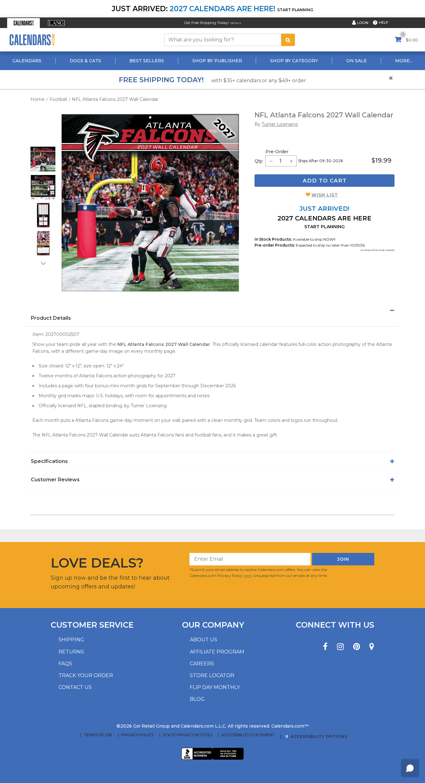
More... (404, 61)
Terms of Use (98, 735)
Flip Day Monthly (215, 687)
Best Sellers (146, 61)
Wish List (324, 195)
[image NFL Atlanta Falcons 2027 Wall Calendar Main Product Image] (150, 202)
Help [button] (383, 22)
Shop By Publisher (217, 61)
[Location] (371, 646)
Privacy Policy (137, 735)
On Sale (356, 61)
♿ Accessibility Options (315, 736)
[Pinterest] (356, 646)
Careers (202, 664)
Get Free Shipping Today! (206, 22)
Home (37, 99)
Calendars (26, 61)
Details (235, 23)
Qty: (259, 161)
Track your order (85, 675)
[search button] (288, 40)
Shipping (71, 640)
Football (58, 99)
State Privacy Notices (187, 735)
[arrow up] (42, 143)
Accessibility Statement (248, 735)
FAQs (65, 664)
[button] (23, 23)
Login (362, 23)
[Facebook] (325, 646)
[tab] (212, 310)
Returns (71, 652)
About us (203, 640)
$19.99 (381, 160)
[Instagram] (340, 646)
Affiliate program (217, 652)
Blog (197, 699)
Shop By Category (294, 61)
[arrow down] (42, 263)
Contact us (75, 687)
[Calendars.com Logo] (32, 39)
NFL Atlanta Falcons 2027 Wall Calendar (115, 99)
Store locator (212, 675)
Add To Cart (325, 180)
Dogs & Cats (85, 61)
